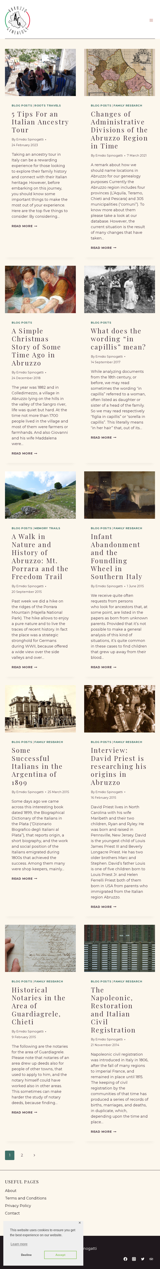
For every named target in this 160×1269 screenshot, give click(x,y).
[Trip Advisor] (151, 1259)
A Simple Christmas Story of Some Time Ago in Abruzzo (36, 346)
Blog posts (22, 105)
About (10, 1190)
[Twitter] (142, 1259)
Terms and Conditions (25, 1198)
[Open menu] (151, 20)
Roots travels (47, 105)
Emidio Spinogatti (30, 139)
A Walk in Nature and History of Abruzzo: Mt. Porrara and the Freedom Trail (40, 556)
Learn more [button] (19, 1244)
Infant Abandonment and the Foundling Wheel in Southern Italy (117, 556)
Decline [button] (26, 1254)
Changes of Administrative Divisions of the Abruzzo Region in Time (119, 129)
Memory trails (47, 528)
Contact (12, 1213)
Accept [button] (60, 1254)
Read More (24, 226)
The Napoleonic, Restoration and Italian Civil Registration (113, 1009)
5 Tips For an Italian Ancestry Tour (40, 121)
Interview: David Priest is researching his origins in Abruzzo (119, 766)
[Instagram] (134, 1259)
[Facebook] (125, 1259)
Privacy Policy (18, 1205)
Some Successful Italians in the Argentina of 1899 (37, 766)
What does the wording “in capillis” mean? (118, 338)
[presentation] (40, 72)
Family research (128, 105)
